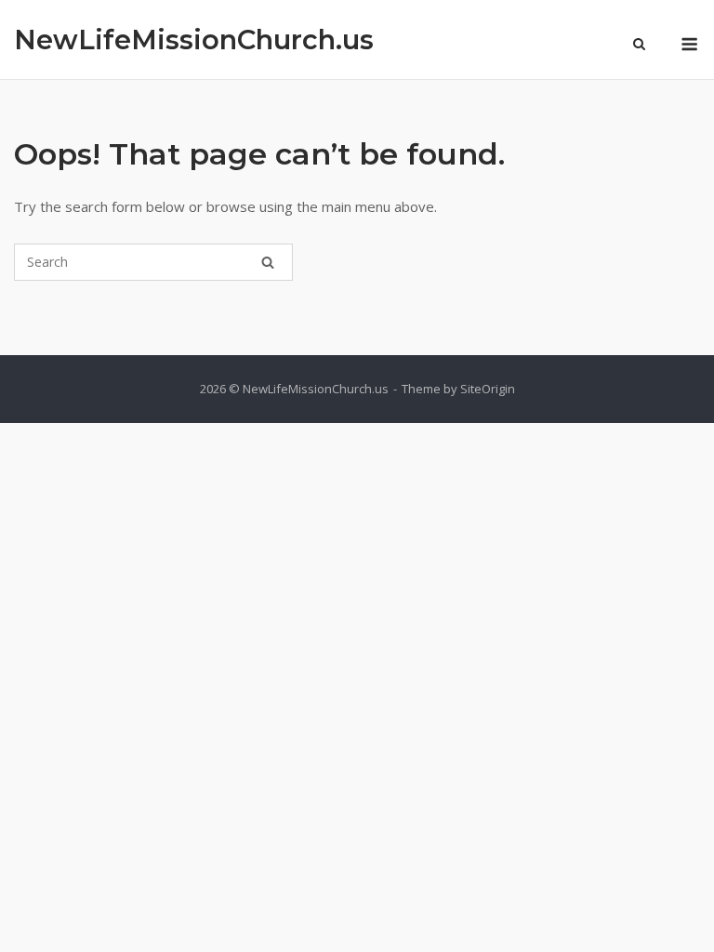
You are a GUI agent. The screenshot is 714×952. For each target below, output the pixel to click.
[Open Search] (639, 45)
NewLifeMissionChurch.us (194, 39)
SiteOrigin (487, 388)
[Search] (268, 262)
